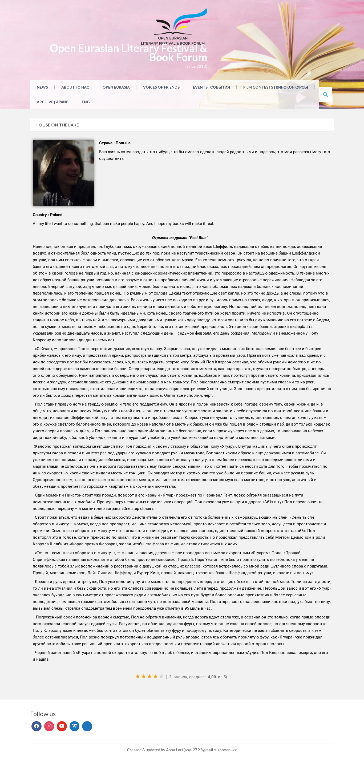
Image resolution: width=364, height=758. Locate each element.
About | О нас (75, 87)
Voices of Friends (161, 87)
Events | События (211, 87)
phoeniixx (228, 749)
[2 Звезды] (143, 676)
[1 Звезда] (137, 676)
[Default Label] (61, 726)
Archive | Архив (52, 102)
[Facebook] (36, 726)
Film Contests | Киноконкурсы (275, 87)
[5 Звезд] (161, 676)
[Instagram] (49, 726)
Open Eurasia (116, 87)
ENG (86, 102)
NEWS (42, 87)
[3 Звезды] (149, 676)
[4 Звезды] (155, 676)
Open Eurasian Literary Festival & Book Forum (128, 53)
